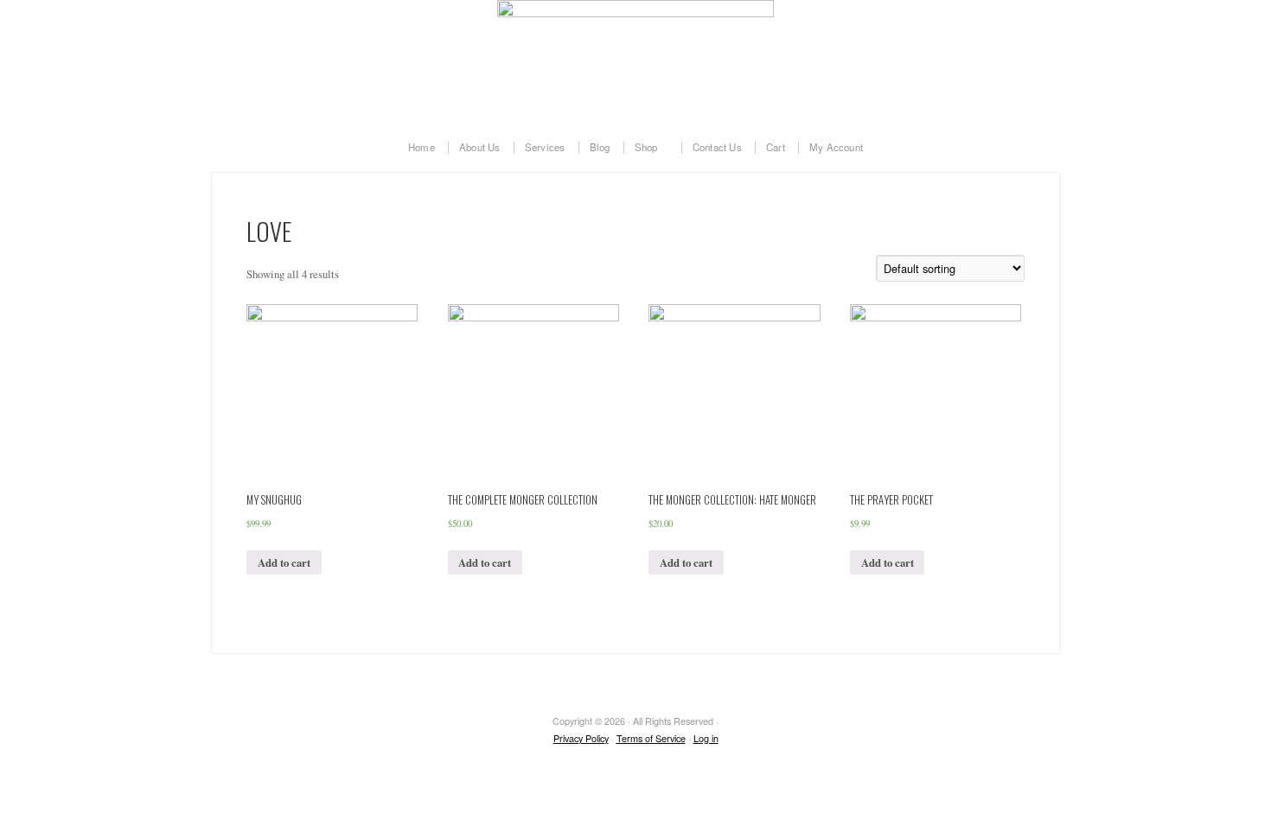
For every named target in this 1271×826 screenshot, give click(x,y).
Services (545, 148)
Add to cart (284, 562)
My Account (836, 148)
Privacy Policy (581, 738)
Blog (600, 148)
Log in (706, 738)
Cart (775, 148)
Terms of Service (651, 738)
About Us (480, 148)
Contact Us (717, 148)
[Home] (635, 60)
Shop (640, 148)
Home (421, 148)
